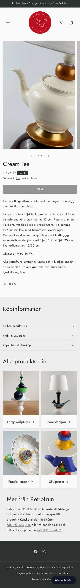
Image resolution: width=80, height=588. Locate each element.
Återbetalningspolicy (62, 567)
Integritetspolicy (24, 573)
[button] (7, 22)
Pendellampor (18, 481)
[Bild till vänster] (31, 156)
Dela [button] (12, 284)
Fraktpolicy (62, 573)
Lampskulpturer (18, 422)
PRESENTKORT (31, 509)
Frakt (18, 178)
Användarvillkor (45, 573)
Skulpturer (56, 481)
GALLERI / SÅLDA (49, 530)
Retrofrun (21, 567)
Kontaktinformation (42, 579)
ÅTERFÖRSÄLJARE (19, 525)
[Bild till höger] (48, 156)
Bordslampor (56, 422)
